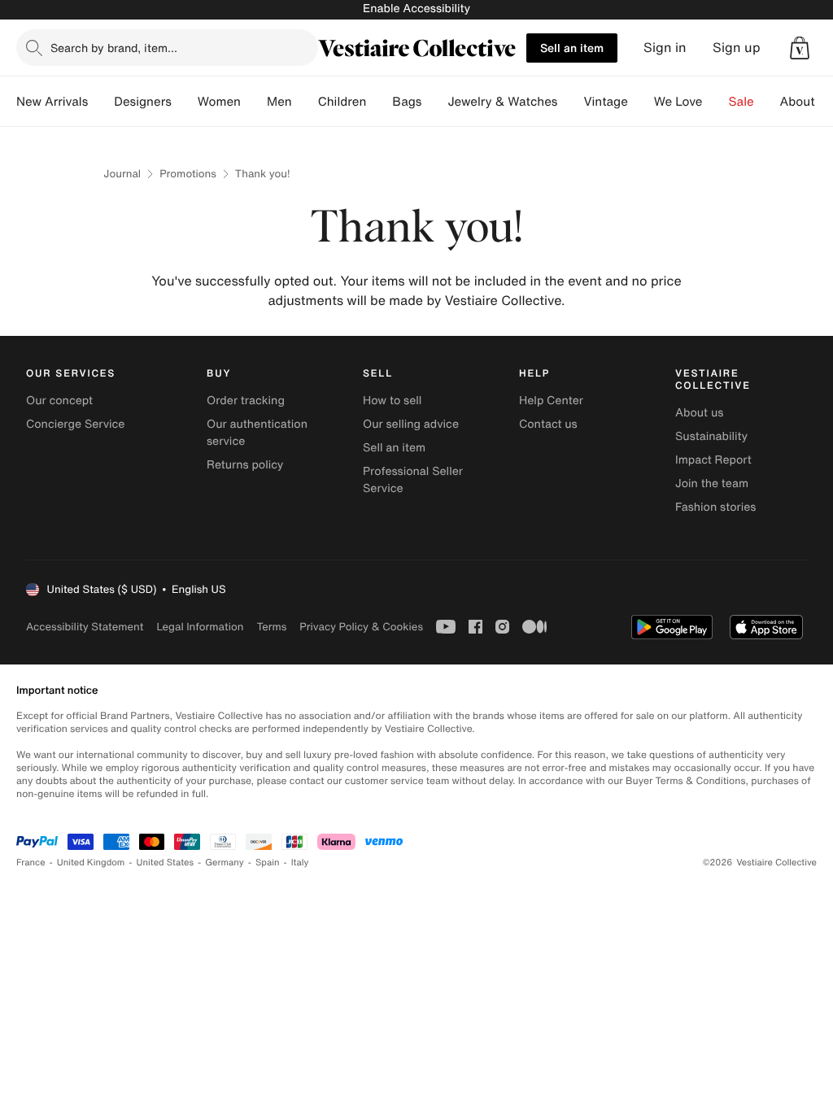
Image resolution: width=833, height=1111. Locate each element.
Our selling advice (411, 424)
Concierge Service (75, 424)
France (31, 862)
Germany (224, 862)
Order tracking (246, 400)
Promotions (187, 173)
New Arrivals (52, 102)
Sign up (737, 47)
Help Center (551, 400)
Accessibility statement (84, 626)
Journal (122, 173)
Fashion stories (715, 507)
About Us (806, 102)
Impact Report (713, 459)
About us (699, 412)
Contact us (548, 424)
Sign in (665, 47)
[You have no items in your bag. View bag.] (799, 48)
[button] (799, 48)
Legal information (199, 626)
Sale (741, 102)
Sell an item (572, 47)
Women (219, 102)
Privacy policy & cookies (361, 626)
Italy (300, 862)
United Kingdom (91, 862)
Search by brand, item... (113, 47)
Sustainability (711, 436)
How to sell (392, 400)
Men (279, 102)
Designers (143, 102)
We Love (678, 102)
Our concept (59, 400)
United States (165, 862)
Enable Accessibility (416, 8)
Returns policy (245, 464)
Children (342, 102)
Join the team (711, 483)
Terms (271, 626)
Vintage (605, 102)
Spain (267, 862)
